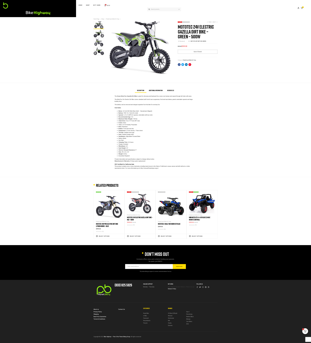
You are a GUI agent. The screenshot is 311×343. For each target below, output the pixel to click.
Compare (119, 236)
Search (179, 9)
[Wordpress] (208, 287)
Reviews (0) (170, 90)
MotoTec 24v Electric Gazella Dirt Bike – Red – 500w (140, 218)
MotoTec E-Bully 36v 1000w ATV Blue (169, 224)
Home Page (96, 19)
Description (140, 90)
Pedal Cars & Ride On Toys (112, 19)
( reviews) (181, 41)
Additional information (156, 90)
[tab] (140, 91)
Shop (102, 19)
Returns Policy (172, 289)
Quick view (121, 236)
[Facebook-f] (197, 287)
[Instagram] (203, 287)
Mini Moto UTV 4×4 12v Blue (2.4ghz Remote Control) (199, 218)
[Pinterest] (206, 287)
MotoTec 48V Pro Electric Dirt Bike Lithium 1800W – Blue (107, 225)
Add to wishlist (116, 236)
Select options (104, 236)
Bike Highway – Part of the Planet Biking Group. (117, 337)
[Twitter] (200, 287)
